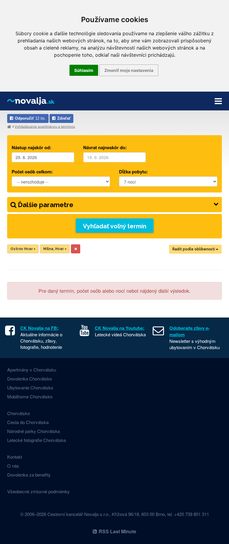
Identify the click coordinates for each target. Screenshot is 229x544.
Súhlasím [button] (83, 70)
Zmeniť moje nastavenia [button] (128, 70)
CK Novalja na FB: (39, 328)
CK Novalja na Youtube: (119, 328)
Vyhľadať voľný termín (114, 226)
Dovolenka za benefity (29, 474)
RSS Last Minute (117, 531)
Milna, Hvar (54, 249)
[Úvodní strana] (9, 126)
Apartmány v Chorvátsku (31, 369)
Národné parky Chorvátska (33, 431)
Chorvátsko (18, 413)
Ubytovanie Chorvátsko (30, 387)
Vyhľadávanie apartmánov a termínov (45, 126)
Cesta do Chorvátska (28, 422)
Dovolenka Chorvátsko (29, 378)
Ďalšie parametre (44, 205)
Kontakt (14, 457)
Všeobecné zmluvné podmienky (38, 491)
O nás (13, 466)
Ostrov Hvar (22, 249)
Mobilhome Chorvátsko (29, 396)
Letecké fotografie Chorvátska (36, 440)
